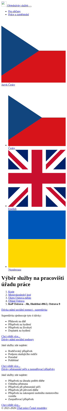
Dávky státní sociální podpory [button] (17, 339)
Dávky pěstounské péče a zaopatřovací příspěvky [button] (28, 369)
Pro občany (14, 11)
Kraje (11, 291)
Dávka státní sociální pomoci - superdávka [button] (24, 309)
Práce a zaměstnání (18, 14)
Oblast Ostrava (16, 300)
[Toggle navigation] (30, 6)
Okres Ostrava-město (19, 297)
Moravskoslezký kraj (19, 294)
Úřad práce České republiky (32, 408)
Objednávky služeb (18, 5)
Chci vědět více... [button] (10, 336)
